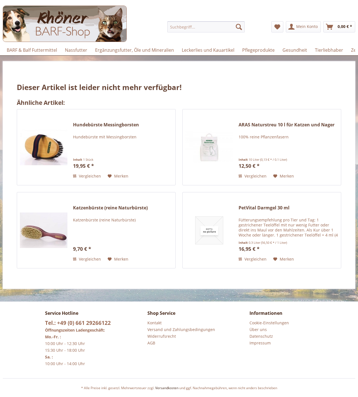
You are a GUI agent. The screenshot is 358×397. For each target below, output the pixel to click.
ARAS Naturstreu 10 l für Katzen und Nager (287, 125)
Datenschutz (261, 336)
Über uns (258, 329)
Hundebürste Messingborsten (106, 125)
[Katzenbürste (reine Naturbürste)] (43, 230)
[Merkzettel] (277, 26)
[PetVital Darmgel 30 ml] (209, 230)
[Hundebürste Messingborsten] (43, 147)
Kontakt (154, 322)
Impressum (260, 343)
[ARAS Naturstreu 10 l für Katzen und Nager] (209, 147)
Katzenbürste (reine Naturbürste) (110, 208)
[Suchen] (239, 26)
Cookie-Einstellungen (269, 322)
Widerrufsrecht (161, 336)
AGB (151, 343)
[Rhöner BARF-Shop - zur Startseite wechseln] (65, 24)
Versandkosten (166, 388)
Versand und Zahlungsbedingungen (181, 329)
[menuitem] (206, 26)
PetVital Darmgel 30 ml (264, 208)
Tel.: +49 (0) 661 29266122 (78, 323)
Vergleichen (89, 176)
